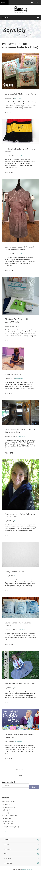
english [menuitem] (3, 2)
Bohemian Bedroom (13, 374)
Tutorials (6, 818)
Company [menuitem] (7, 844)
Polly (18, 326)
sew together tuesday (10, 827)
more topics (4, 831)
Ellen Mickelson (18, 98)
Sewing (6, 810)
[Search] (34, 787)
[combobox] (15, 785)
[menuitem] (37, 2)
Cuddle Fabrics (8, 807)
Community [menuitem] (7, 849)
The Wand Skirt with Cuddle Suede (20, 683)
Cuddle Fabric (8, 821)
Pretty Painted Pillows (14, 572)
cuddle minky (7, 824)
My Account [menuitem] (8, 858)
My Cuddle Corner (9, 816)
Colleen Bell (18, 156)
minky (5, 813)
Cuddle (6, 804)
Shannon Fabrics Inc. (27, 869)
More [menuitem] (5, 854)
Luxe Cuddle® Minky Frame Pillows (20, 94)
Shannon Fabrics (8, 802)
